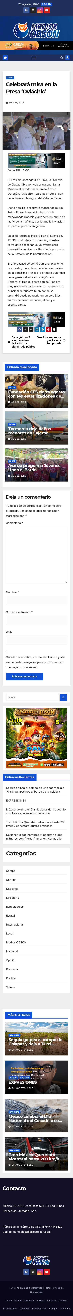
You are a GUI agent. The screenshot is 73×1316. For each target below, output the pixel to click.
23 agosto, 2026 (22, 1050)
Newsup (56, 1287)
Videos (10, 987)
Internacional (15, 924)
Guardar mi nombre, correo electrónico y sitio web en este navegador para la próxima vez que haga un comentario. (35, 662)
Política (11, 978)
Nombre (12, 592)
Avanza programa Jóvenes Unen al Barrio (34, 467)
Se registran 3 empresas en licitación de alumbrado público (23, 342)
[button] (61, 57)
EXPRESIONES (16, 800)
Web (9, 632)
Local (10, 78)
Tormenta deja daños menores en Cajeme (29, 430)
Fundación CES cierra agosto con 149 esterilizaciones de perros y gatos (36, 396)
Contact (11, 879)
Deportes (12, 888)
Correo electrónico (19, 612)
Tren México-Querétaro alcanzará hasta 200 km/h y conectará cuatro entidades (35, 1159)
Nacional (12, 951)
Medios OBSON (16, 942)
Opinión (11, 960)
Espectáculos (15, 906)
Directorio (12, 897)
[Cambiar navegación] (34, 57)
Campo (10, 870)
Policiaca (12, 969)
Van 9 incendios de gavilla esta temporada (49, 340)
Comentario (14, 523)
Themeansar (36, 1292)
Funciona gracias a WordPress (26, 1287)
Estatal (10, 915)
